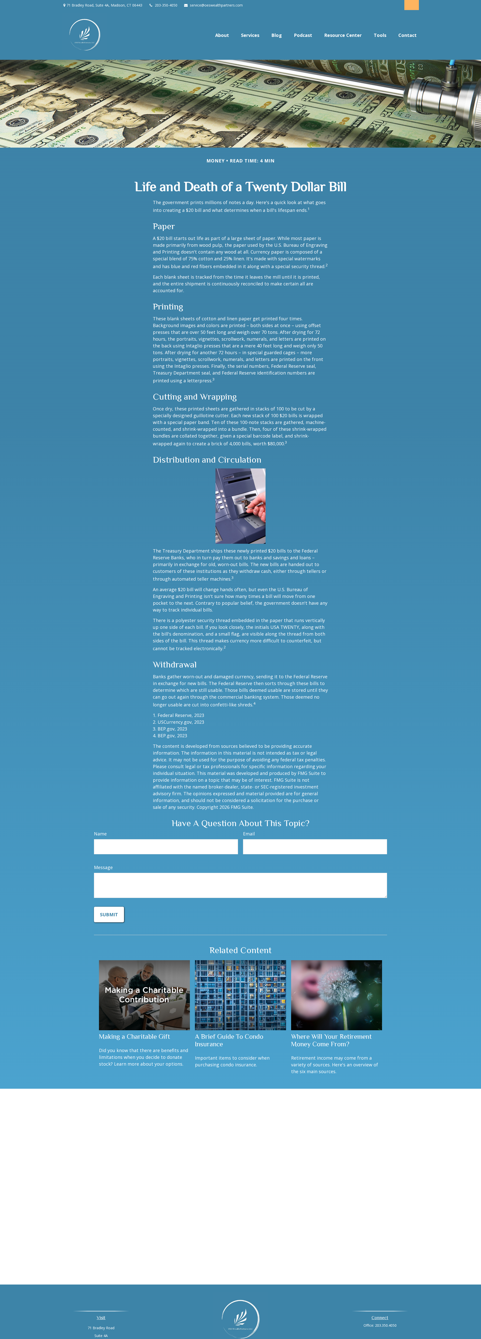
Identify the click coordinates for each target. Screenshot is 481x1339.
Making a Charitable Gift (134, 1036)
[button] (222, 34)
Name (100, 834)
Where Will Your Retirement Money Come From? (331, 1040)
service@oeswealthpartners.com (216, 5)
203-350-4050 (166, 5)
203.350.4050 (386, 1325)
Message (103, 867)
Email (249, 834)
